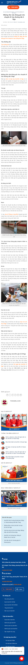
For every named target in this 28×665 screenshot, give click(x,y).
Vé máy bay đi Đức (10, 646)
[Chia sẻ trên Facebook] (10, 395)
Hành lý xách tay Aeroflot (10, 625)
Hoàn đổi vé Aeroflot (9, 619)
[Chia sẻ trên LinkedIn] (20, 395)
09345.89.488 (17, 584)
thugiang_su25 (21, 22)
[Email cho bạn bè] (15, 395)
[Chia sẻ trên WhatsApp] (7, 395)
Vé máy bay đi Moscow (11, 643)
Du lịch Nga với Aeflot (8, 12)
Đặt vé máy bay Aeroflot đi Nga (15, 79)
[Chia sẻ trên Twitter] (12, 395)
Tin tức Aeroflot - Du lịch (18, 12)
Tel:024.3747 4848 (7, 570)
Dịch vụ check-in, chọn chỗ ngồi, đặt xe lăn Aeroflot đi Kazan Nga (16, 437)
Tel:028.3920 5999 (7, 581)
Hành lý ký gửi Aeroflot (10, 622)
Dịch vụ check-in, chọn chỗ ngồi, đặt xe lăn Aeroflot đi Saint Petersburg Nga (16, 452)
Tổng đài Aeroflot (8, 608)
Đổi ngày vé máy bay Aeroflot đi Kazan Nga (16, 447)
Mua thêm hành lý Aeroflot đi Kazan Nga (16, 442)
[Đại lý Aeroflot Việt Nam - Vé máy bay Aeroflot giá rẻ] (14, 3)
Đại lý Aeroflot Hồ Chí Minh (11, 605)
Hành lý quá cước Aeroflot (10, 628)
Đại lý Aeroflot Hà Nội (9, 602)
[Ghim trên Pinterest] (18, 395)
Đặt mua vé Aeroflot (9, 611)
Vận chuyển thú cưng (9, 631)
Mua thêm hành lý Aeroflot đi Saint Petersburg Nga (15, 457)
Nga (24, 269)
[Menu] (2, 2)
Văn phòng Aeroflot (9, 599)
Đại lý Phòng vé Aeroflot (11, 214)
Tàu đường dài (5, 44)
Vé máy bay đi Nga (10, 640)
